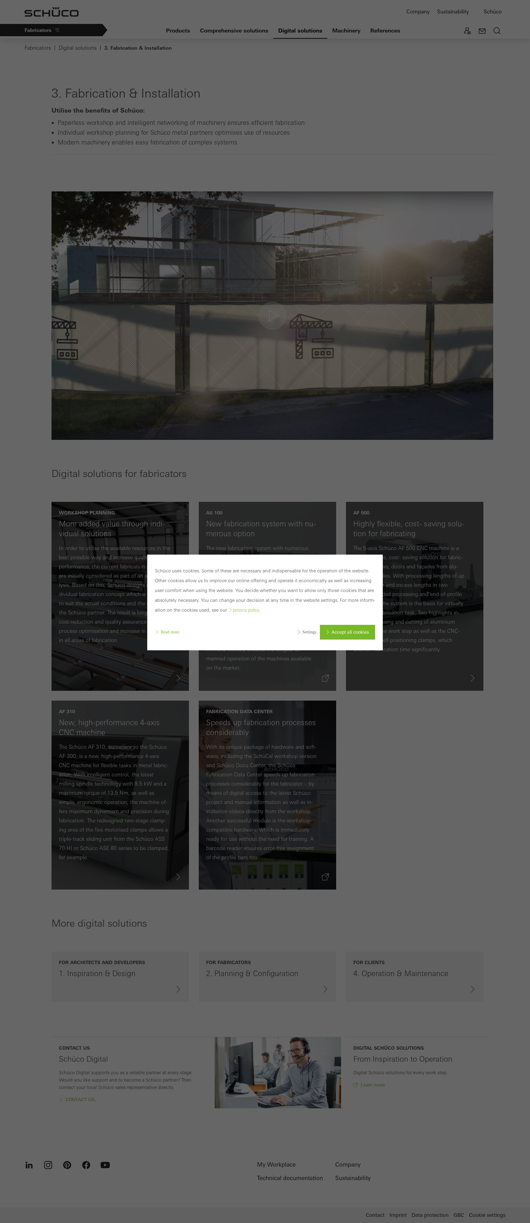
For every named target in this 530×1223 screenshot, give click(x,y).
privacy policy (246, 610)
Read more (170, 632)
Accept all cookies (350, 632)
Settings (309, 632)
